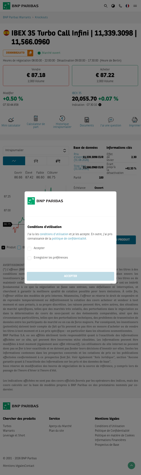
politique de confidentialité (69, 238)
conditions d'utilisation (54, 234)
